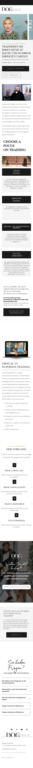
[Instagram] (27, 730)
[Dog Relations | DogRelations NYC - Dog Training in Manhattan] (11, 8)
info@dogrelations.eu (9, 749)
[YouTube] (22, 730)
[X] (17, 730)
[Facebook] (12, 730)
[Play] (16, 92)
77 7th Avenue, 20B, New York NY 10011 (14, 745)
